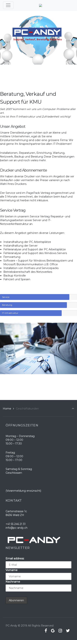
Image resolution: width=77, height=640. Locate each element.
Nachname (13, 581)
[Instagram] (60, 630)
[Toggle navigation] (8, 5)
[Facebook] (46, 630)
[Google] (53, 630)
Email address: (15, 558)
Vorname (12, 570)
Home (7, 408)
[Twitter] (67, 630)
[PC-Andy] (40, 5)
